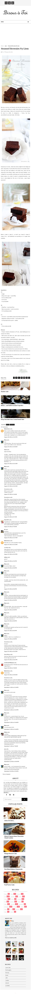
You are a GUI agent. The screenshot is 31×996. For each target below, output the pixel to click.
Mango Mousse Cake (10, 853)
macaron (19, 901)
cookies (20, 896)
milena (5, 557)
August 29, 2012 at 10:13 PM (10, 651)
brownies (18, 894)
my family (12, 904)
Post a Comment (6, 774)
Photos (5, 909)
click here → (6, 792)
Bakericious (7, 428)
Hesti (3, 174)
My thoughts (6, 906)
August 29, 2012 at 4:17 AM (10, 516)
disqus (7, 424)
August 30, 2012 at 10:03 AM (10, 674)
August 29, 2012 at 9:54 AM (10, 526)
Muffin (5, 904)
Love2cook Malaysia (9, 662)
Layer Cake (12, 901)
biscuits (5, 894)
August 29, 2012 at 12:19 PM (10, 554)
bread (12, 894)
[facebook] (6, 2)
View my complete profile (10, 937)
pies (11, 909)
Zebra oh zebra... (9, 820)
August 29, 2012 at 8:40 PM (10, 638)
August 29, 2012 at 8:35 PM (10, 630)
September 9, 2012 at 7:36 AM (11, 746)
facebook (12, 424)
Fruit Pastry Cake (9, 885)
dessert (5, 899)
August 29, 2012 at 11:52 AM (10, 544)
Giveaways (19, 899)
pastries (22, 906)
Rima (5, 440)
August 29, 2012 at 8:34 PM (10, 609)
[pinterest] (12, 2)
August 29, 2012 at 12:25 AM (10, 486)
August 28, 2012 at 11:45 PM (10, 437)
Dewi (5, 449)
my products (21, 904)
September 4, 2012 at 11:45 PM (11, 709)
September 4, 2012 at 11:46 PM (11, 722)
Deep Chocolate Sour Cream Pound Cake (12, 419)
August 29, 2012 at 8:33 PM (10, 600)
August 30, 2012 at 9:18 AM (10, 668)
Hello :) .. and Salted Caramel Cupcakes (12, 405)
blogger (3, 424)
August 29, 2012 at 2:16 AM (10, 494)
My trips (14, 906)
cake (5, 896)
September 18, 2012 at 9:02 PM (11, 771)
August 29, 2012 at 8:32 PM (10, 589)
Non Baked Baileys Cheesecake (13, 869)
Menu (2, 21)
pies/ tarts (18, 909)
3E (4, 529)
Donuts (12, 899)
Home (2, 45)
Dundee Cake (5, 391)
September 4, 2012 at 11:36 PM (11, 687)
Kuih (5, 901)
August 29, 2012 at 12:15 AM (10, 463)
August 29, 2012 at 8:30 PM (10, 568)
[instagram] (9, 2)
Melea (5, 732)
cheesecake (13, 896)
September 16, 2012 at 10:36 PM (11, 761)
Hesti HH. (6, 519)
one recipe (8, 178)
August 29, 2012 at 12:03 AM (10, 446)
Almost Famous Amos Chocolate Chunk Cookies (14, 837)
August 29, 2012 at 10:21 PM (10, 659)
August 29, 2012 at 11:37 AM (10, 537)
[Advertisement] (15, 35)
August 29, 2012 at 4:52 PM (10, 561)
